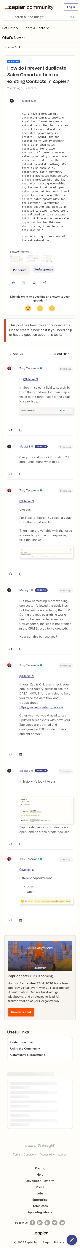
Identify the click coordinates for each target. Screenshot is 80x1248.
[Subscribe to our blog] (47, 1222)
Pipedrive (20, 270)
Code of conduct (22, 1042)
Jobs (40, 1193)
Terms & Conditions (25, 1154)
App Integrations (40, 1212)
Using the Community (25, 1048)
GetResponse (43, 269)
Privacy (59, 1242)
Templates (40, 1206)
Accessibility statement (53, 1154)
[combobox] (40, 16)
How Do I (13, 47)
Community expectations (27, 1055)
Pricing (40, 1168)
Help (40, 1174)
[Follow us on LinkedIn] (40, 1222)
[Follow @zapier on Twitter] (54, 1222)
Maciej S (27, 100)
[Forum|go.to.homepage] (30, 7)
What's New (11, 38)
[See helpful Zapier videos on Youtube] (62, 1222)
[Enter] (6, 16)
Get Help (8, 28)
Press (40, 1187)
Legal (46, 1242)
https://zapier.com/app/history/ (41, 707)
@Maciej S (30, 379)
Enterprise (40, 1199)
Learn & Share (34, 28)
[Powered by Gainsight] (40, 1147)
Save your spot (21, 1012)
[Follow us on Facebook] (32, 1222)
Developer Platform (40, 1181)
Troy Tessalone (29, 368)
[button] (71, 7)
